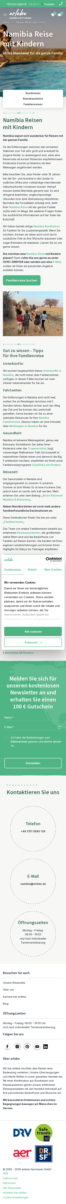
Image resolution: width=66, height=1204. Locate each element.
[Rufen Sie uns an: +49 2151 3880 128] (61, 3)
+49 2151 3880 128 (33, 831)
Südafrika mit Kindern (46, 464)
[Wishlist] (53, 14)
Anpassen (31, 642)
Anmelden (33, 763)
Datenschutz (19, 741)
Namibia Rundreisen (47, 226)
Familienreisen (13, 521)
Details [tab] (32, 569)
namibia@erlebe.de (33, 883)
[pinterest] (27, 1046)
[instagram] (17, 1046)
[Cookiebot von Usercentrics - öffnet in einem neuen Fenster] (46, 559)
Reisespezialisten (28, 532)
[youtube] (37, 1046)
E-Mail (57, 261)
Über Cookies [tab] (53, 569)
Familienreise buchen (21, 280)
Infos (6, 22)
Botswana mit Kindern (19, 652)
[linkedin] (45, 1046)
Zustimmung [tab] (12, 569)
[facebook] (7, 1046)
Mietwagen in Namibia (23, 426)
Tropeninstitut (37, 448)
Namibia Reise (18, 207)
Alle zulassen (33, 631)
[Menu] (5, 14)
